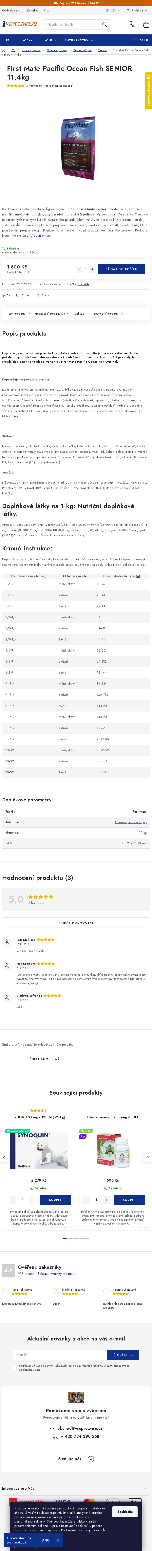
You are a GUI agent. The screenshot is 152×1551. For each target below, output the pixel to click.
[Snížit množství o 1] (79, 269)
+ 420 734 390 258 (133, 25)
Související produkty (106, 314)
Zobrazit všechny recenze (56, 1273)
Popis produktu (16, 314)
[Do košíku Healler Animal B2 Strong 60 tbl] (129, 1200)
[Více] (140, 40)
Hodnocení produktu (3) (50, 314)
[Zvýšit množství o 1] (92, 269)
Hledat (104, 24)
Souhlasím (125, 1511)
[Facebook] (91, 1459)
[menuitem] (10, 40)
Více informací (41, 235)
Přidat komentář (44, 1059)
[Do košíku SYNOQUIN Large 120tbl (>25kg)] (55, 1200)
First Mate (83, 284)
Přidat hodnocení (76, 923)
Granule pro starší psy (131, 822)
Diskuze (79, 314)
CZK (113, 10)
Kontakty (32, 10)
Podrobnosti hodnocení (58, 86)
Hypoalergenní (13, 353)
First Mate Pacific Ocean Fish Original (89, 362)
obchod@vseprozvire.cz (80, 1428)
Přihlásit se (123, 1355)
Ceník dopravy (11, 10)
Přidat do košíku (121, 269)
